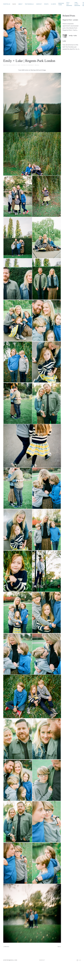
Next (59, 946)
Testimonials (29, 4)
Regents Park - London (70, 20)
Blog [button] (14, 4)
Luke (64, 41)
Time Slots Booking (77, 4)
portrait (31, 65)
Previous (6, 946)
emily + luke (73, 35)
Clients (53, 4)
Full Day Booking (69, 4)
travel (37, 65)
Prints (46, 4)
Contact (39, 4)
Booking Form (61, 4)
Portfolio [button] (6, 4)
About (20, 4)
